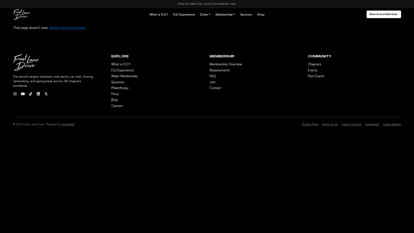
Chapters (314, 64)
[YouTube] (23, 93)
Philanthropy (120, 88)
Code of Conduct (351, 124)
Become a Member (384, 14)
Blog (114, 100)
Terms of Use (330, 124)
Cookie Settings (392, 124)
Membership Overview (226, 64)
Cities (204, 14)
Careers (117, 106)
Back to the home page (67, 27)
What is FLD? (158, 14)
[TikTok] (30, 93)
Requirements (220, 70)
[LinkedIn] (38, 93)
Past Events (316, 76)
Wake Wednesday (124, 76)
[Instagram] (15, 93)
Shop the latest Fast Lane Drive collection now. (207, 3)
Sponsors (117, 82)
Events (312, 70)
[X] (46, 93)
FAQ (213, 76)
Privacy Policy (310, 124)
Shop (261, 14)
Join (212, 82)
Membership (224, 14)
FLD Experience (184, 14)
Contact (215, 88)
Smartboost (67, 124)
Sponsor (246, 14)
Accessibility (372, 124)
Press (115, 94)
